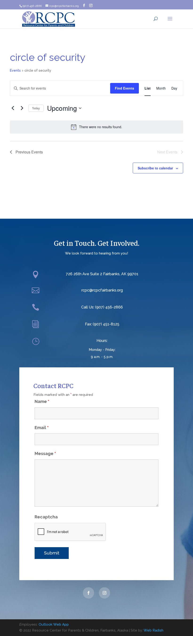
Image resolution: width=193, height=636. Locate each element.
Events (15, 70)
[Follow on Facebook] (88, 593)
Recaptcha (46, 516)
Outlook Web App (54, 624)
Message (45, 453)
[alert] (96, 127)
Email (42, 427)
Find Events (124, 88)
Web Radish (153, 630)
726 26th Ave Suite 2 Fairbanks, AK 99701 (102, 274)
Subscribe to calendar (155, 168)
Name (42, 401)
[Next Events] (22, 108)
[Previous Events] (13, 108)
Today (36, 108)
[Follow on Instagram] (104, 593)
